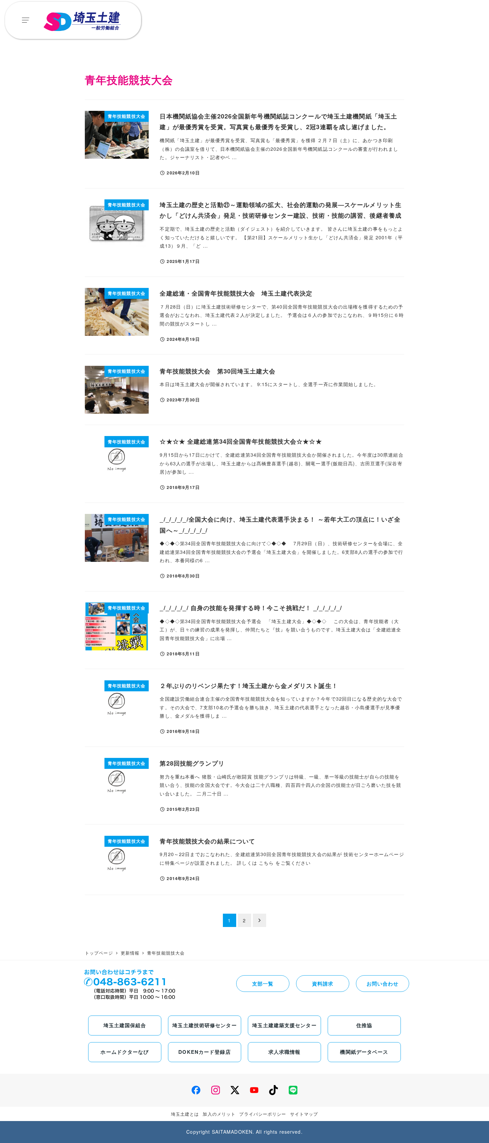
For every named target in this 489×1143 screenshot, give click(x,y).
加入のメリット (219, 1114)
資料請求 (322, 983)
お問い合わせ (383, 983)
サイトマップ (304, 1114)
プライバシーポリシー (262, 1114)
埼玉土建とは (185, 1114)
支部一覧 (262, 983)
